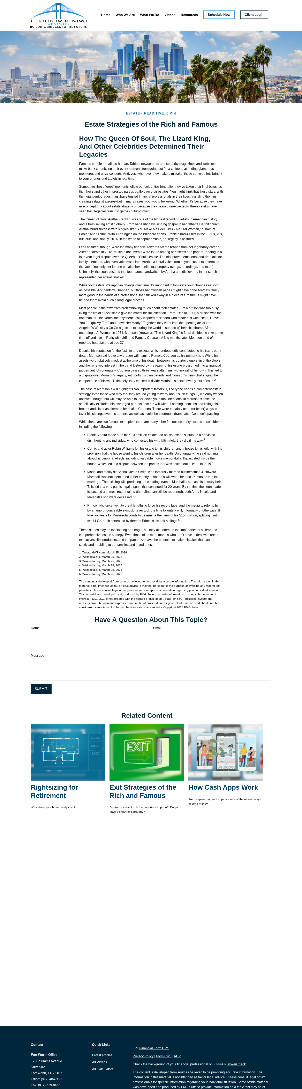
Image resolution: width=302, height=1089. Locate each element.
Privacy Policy (143, 1056)
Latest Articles (102, 1055)
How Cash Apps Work (223, 787)
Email (157, 628)
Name (35, 628)
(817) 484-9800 (52, 1079)
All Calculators (102, 1069)
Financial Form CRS (154, 1048)
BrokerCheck (236, 1064)
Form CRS (164, 1056)
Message (37, 655)
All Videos (99, 1062)
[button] (105, 15)
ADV (177, 1056)
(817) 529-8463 (49, 1085)
